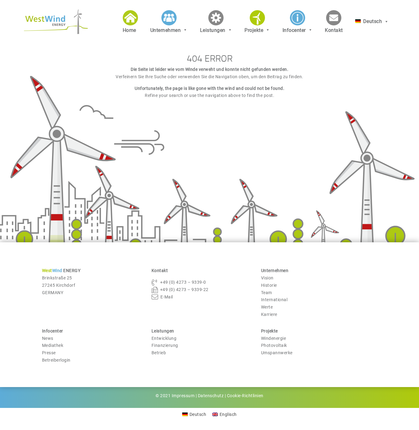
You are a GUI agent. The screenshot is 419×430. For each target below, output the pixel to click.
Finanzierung (165, 345)
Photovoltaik (274, 345)
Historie (269, 285)
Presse (49, 352)
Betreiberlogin (56, 360)
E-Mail (166, 296)
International (274, 299)
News (47, 338)
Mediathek (52, 345)
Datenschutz (211, 395)
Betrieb (159, 352)
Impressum (183, 395)
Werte (267, 307)
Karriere (269, 314)
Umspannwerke (277, 352)
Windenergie (273, 338)
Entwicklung (164, 338)
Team (266, 292)
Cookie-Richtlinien (245, 395)
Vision (267, 277)
